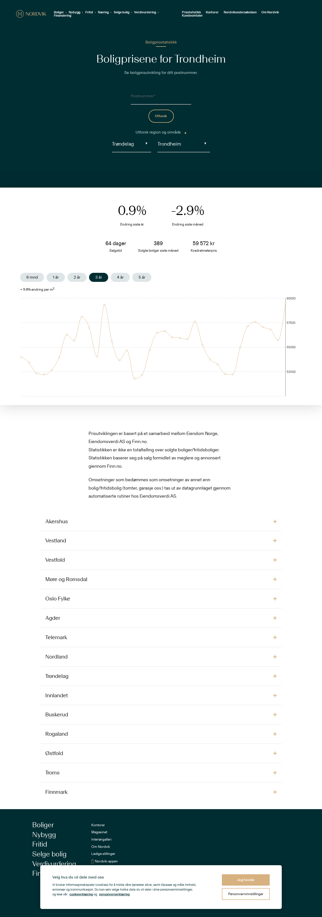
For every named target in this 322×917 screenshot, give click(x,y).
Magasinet (99, 832)
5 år (142, 277)
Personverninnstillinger (245, 894)
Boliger (59, 12)
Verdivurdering (145, 12)
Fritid (89, 12)
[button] (161, 521)
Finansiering (62, 15)
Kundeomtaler (192, 15)
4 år (120, 277)
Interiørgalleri (101, 839)
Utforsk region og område (159, 132)
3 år (98, 277)
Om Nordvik (270, 12)
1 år (56, 277)
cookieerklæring (81, 894)
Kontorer (212, 12)
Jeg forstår (245, 880)
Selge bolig (121, 12)
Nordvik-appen (106, 861)
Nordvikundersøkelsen (240, 12)
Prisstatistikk (191, 12)
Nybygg (74, 12)
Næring (103, 12)
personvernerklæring (114, 894)
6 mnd (32, 277)
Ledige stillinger (103, 854)
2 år (77, 277)
